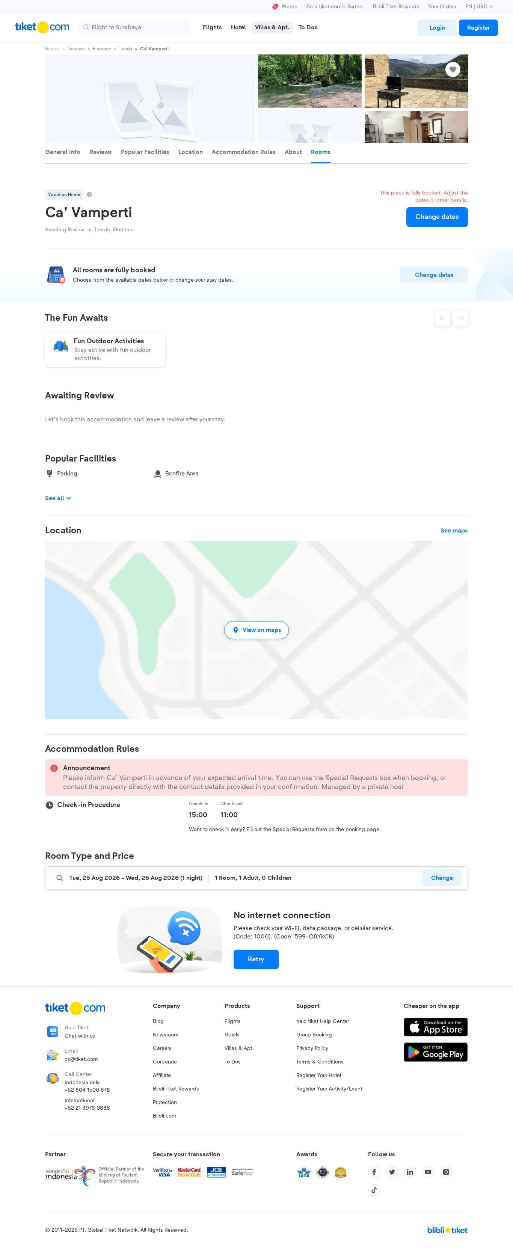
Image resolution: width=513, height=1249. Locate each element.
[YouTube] (428, 1172)
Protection (165, 1102)
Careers (162, 1048)
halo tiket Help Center (322, 1021)
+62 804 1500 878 (87, 1090)
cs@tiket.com (81, 1059)
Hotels (232, 1035)
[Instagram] (446, 1172)
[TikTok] (374, 1190)
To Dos (233, 1062)
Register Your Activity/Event (329, 1089)
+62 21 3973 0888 (87, 1108)
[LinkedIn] (410, 1172)
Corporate (165, 1062)
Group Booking (314, 1035)
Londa (125, 49)
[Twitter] (392, 1172)
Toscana (76, 49)
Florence (102, 49)
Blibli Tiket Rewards (396, 6)
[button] (256, 630)
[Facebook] (374, 1172)
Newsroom (166, 1035)
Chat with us (80, 1036)
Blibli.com (165, 1116)
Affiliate (162, 1075)
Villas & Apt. (239, 1048)
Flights (233, 1021)
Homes (52, 49)
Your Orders (442, 6)
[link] (437, 28)
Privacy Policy (312, 1048)
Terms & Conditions (320, 1062)
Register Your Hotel (318, 1075)
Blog (158, 1021)
